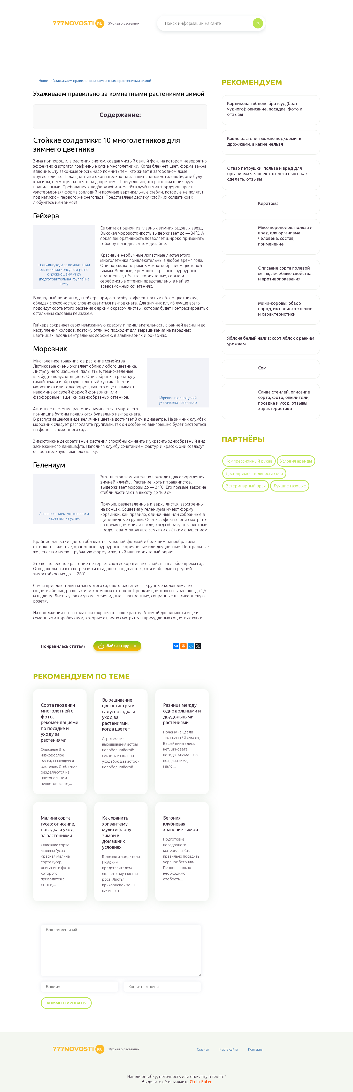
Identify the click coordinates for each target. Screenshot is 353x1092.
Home (43, 81)
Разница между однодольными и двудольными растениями (182, 713)
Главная (203, 1049)
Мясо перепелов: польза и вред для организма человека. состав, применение (285, 235)
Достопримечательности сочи (254, 473)
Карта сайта (228, 1049)
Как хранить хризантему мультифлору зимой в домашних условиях (116, 832)
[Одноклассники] (183, 646)
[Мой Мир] (191, 646)
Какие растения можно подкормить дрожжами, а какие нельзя (264, 141)
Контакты (255, 1049)
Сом (262, 367)
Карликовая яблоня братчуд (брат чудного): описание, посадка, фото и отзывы (264, 109)
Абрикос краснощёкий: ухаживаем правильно (177, 400)
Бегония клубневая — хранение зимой (180, 823)
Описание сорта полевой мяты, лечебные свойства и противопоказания (284, 273)
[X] (198, 646)
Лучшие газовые (289, 486)
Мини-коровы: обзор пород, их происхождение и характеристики (285, 309)
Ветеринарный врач (246, 486)
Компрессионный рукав (249, 461)
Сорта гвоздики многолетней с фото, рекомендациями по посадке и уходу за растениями (59, 722)
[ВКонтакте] (176, 646)
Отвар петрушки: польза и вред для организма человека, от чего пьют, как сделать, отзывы (267, 174)
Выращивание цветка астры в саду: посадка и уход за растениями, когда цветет (118, 714)
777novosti (77, 23)
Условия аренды (296, 461)
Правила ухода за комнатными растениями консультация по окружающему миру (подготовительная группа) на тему (64, 274)
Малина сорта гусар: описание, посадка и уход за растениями (58, 826)
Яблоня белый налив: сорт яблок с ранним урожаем (270, 341)
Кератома (268, 203)
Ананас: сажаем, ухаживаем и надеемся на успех (64, 516)
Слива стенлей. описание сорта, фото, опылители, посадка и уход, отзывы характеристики (284, 400)
